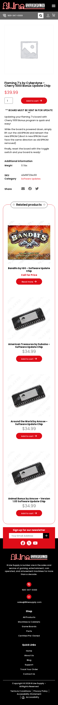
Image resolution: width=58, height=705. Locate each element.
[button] (54, 6)
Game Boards (29, 626)
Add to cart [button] (27, 359)
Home (29, 650)
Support (29, 664)
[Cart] (52, 15)
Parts (29, 631)
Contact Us (29, 673)
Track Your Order (29, 669)
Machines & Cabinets (29, 621)
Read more (27, 281)
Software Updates (31, 178)
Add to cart (32, 100)
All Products (29, 617)
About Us (29, 655)
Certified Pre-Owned (29, 635)
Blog (29, 660)
